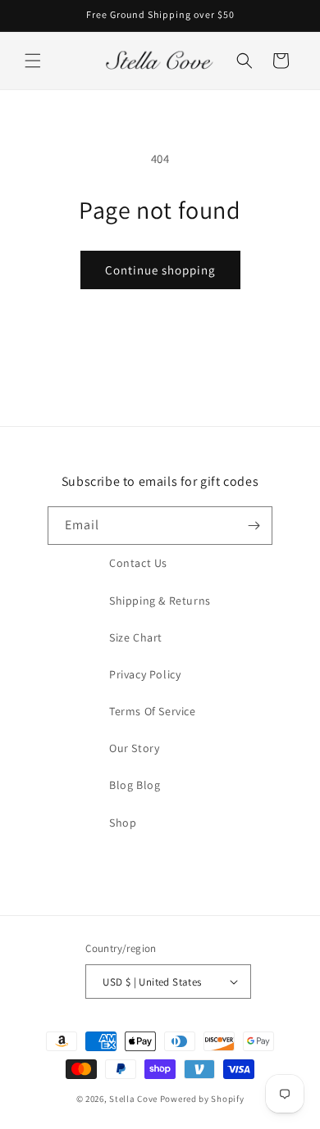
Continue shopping (160, 270)
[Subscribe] (253, 525)
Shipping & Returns (160, 600)
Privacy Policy (145, 674)
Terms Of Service (152, 711)
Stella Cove (133, 1098)
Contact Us (138, 562)
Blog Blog (134, 785)
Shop (122, 822)
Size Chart (135, 637)
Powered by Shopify (202, 1098)
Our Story (134, 748)
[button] (33, 61)
